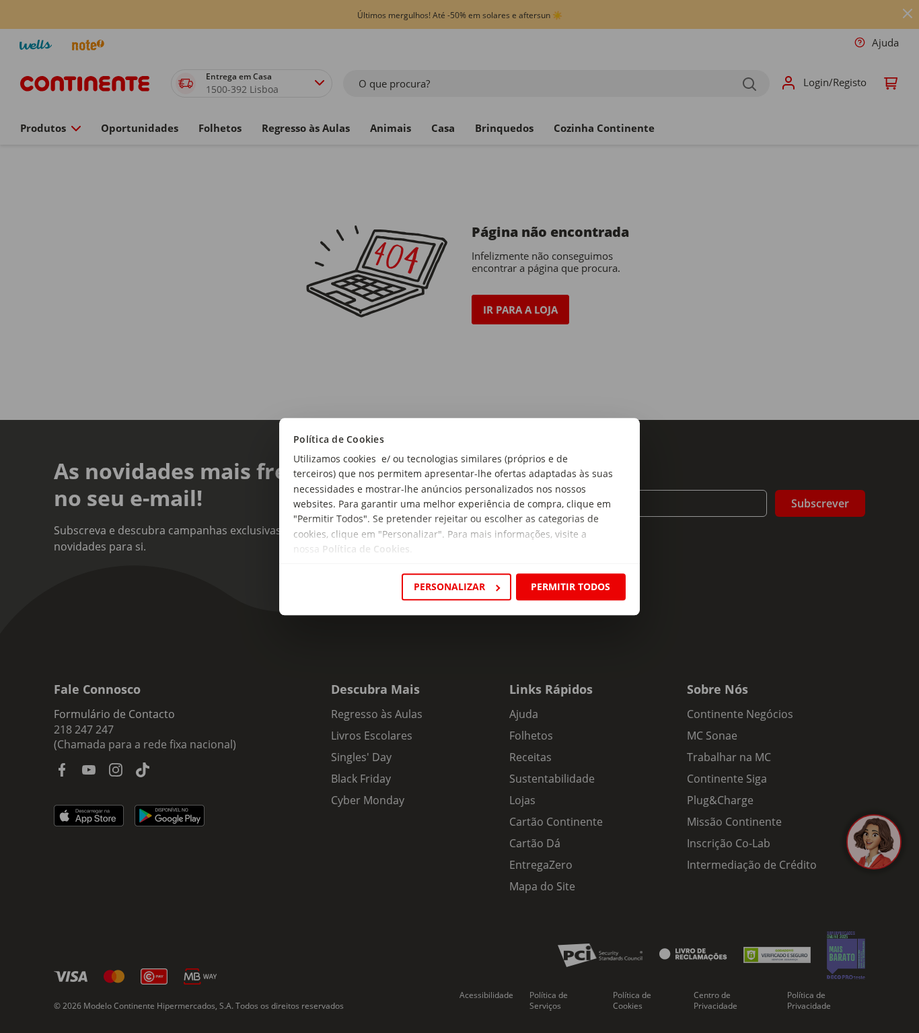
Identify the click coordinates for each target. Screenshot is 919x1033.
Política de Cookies (366, 549)
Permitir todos (570, 586)
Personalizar (449, 586)
